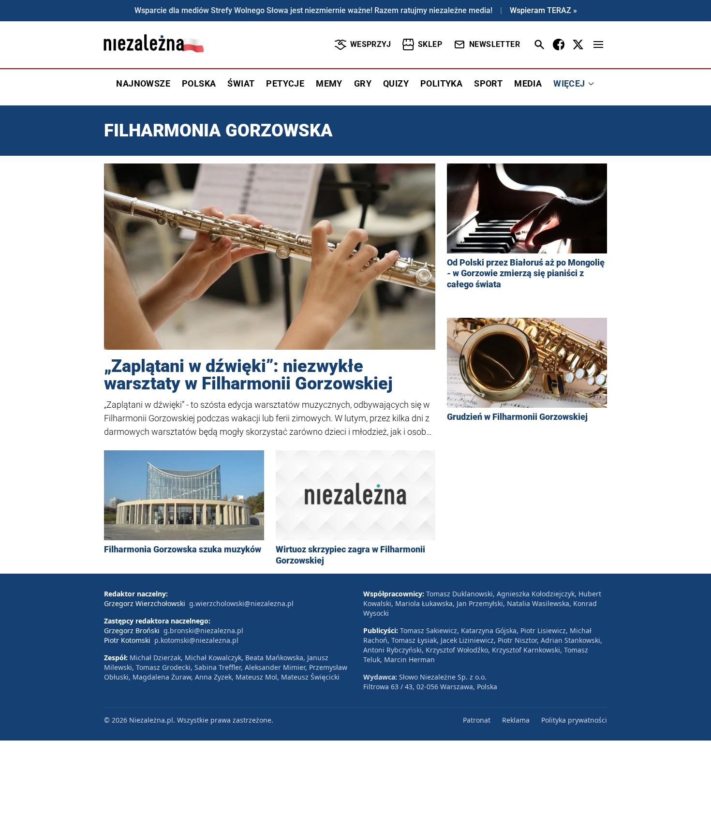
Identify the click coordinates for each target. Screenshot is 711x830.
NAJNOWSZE (143, 83)
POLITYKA (441, 83)
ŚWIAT (240, 83)
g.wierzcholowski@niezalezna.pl (241, 603)
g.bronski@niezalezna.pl (203, 630)
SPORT (488, 83)
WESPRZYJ (370, 44)
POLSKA (199, 83)
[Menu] (598, 44)
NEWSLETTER (494, 44)
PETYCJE (285, 83)
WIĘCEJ (569, 83)
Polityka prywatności (574, 720)
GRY (362, 83)
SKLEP (430, 44)
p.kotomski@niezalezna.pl (196, 640)
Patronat (476, 720)
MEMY (329, 83)
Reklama (516, 720)
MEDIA (528, 83)
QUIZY (396, 83)
